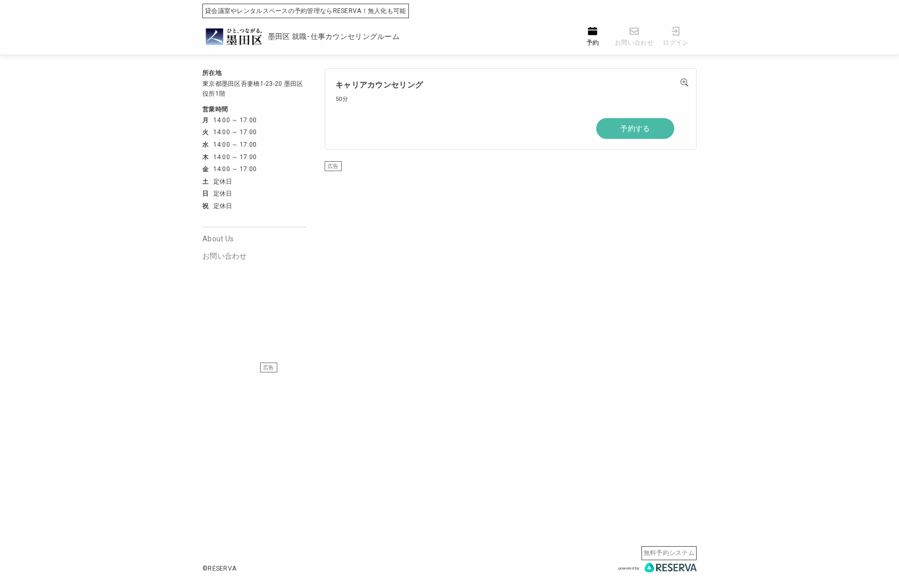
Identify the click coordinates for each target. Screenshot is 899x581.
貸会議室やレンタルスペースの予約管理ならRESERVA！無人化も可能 (305, 11)
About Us (218, 239)
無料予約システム (669, 553)
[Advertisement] (511, 244)
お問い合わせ (224, 256)
